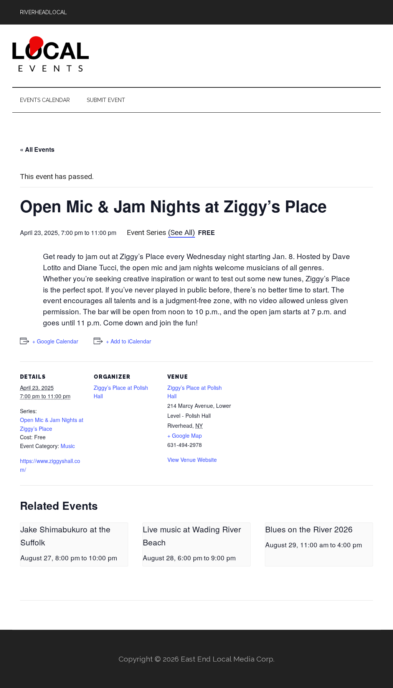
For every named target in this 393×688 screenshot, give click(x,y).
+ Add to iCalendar (128, 341)
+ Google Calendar (55, 341)
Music (68, 446)
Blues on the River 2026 (309, 529)
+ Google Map (184, 435)
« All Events (37, 149)
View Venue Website (192, 459)
